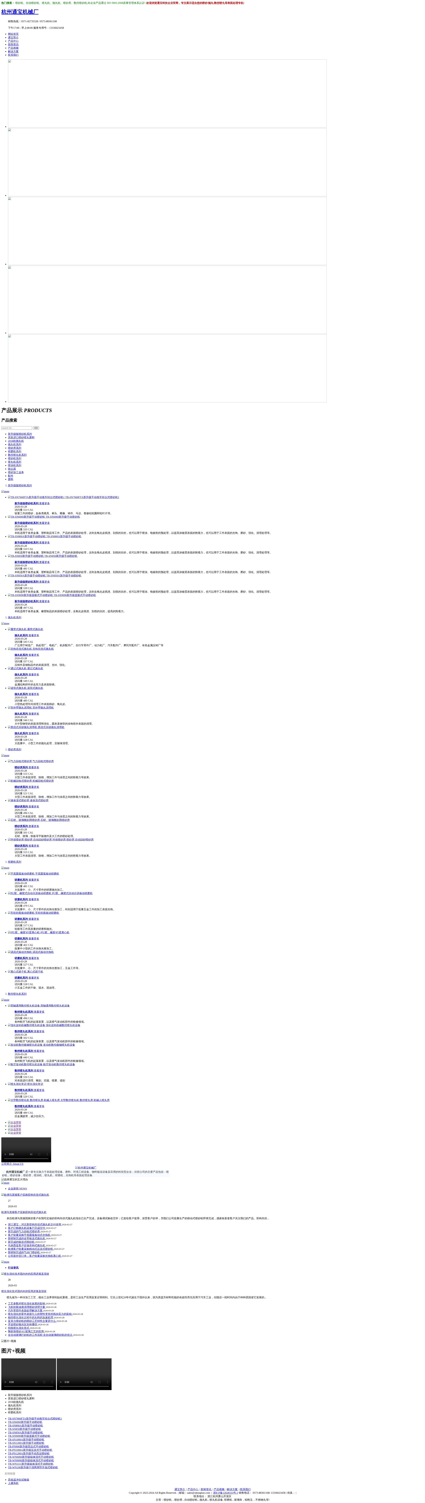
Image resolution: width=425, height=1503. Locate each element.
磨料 (10, 479)
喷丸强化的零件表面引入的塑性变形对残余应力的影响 (40, 1314)
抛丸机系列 (14, 444)
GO (36, 428)
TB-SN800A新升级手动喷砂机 (25, 1425)
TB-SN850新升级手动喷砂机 (24, 1429)
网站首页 (13, 34)
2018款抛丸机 (16, 441)
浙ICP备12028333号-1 (225, 1492)
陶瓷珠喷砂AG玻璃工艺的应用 (26, 1331)
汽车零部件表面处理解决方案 (25, 1310)
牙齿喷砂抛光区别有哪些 (23, 1324)
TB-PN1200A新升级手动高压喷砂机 (29, 1453)
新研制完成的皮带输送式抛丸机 (27, 1238)
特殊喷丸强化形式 (19, 1327)
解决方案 (13, 51)
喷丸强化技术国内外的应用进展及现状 (23, 1291)
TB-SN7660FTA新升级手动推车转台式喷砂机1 (35, 1418)
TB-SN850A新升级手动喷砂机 (25, 1432)
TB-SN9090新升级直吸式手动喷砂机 (29, 1436)
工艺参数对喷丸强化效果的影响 (27, 1303)
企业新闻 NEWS (17, 1188)
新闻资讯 (13, 44)
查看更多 (44, 503)
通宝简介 (13, 37)
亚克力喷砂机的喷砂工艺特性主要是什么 (32, 1321)
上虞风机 (13, 1483)
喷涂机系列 (14, 465)
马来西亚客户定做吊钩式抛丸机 (27, 1245)
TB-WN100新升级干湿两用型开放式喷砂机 (33, 1467)
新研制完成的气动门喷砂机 (24, 1252)
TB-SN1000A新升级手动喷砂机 (26, 1439)
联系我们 (13, 54)
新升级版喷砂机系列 (20, 434)
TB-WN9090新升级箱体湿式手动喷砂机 (31, 1460)
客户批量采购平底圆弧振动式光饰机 (29, 1235)
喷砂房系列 (14, 447)
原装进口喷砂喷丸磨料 (21, 437)
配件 (10, 475)
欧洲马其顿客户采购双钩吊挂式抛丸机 (23, 1212)
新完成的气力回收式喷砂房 (24, 1231)
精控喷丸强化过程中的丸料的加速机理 (31, 1317)
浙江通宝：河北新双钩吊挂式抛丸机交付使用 (35, 1224)
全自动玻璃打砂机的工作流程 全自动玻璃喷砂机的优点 (40, 1334)
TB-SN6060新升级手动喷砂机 (25, 1422)
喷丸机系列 (14, 461)
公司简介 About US (12, 1163)
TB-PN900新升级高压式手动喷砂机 (28, 1446)
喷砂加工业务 (16, 472)
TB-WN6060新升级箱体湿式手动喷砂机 (31, 1457)
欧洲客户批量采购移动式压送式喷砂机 (31, 1248)
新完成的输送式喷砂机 (21, 1241)
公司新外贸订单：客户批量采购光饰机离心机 (35, 1255)
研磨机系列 (14, 451)
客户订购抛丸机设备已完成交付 (27, 1228)
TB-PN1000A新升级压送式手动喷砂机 (30, 1450)
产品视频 (13, 47)
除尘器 (12, 468)
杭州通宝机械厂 (20, 12)
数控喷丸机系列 (17, 454)
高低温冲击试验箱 (18, 1479)
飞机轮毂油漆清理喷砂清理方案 (27, 1307)
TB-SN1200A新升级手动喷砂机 (26, 1443)
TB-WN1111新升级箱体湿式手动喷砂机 (30, 1463)
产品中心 (13, 41)
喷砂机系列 (14, 458)
